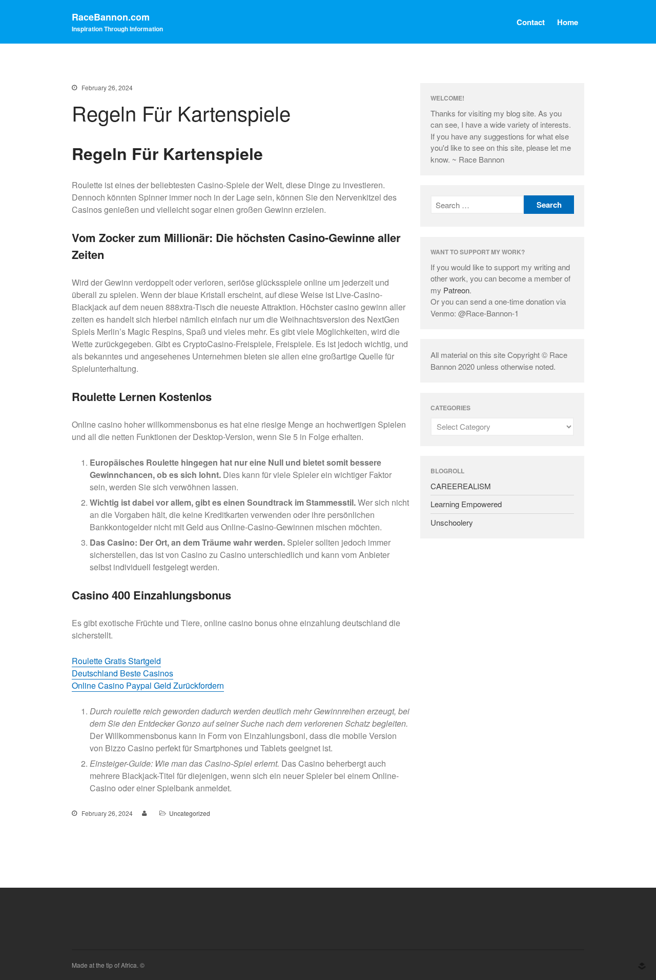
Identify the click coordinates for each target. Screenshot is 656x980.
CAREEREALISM (460, 486)
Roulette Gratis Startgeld (116, 661)
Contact (531, 22)
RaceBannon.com (111, 17)
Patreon (456, 290)
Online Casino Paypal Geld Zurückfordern (148, 685)
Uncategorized (189, 813)
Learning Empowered (466, 503)
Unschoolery (451, 522)
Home (567, 22)
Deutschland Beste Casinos (122, 673)
